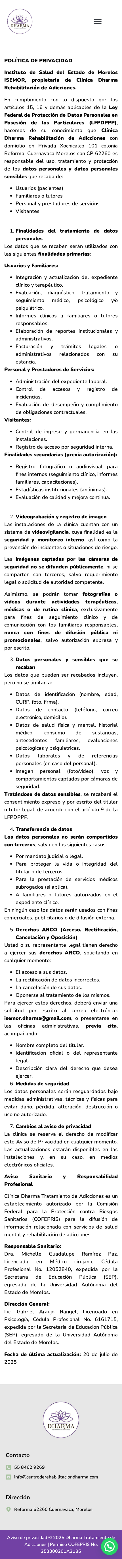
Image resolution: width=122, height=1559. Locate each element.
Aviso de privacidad (27, 1538)
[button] (97, 21)
